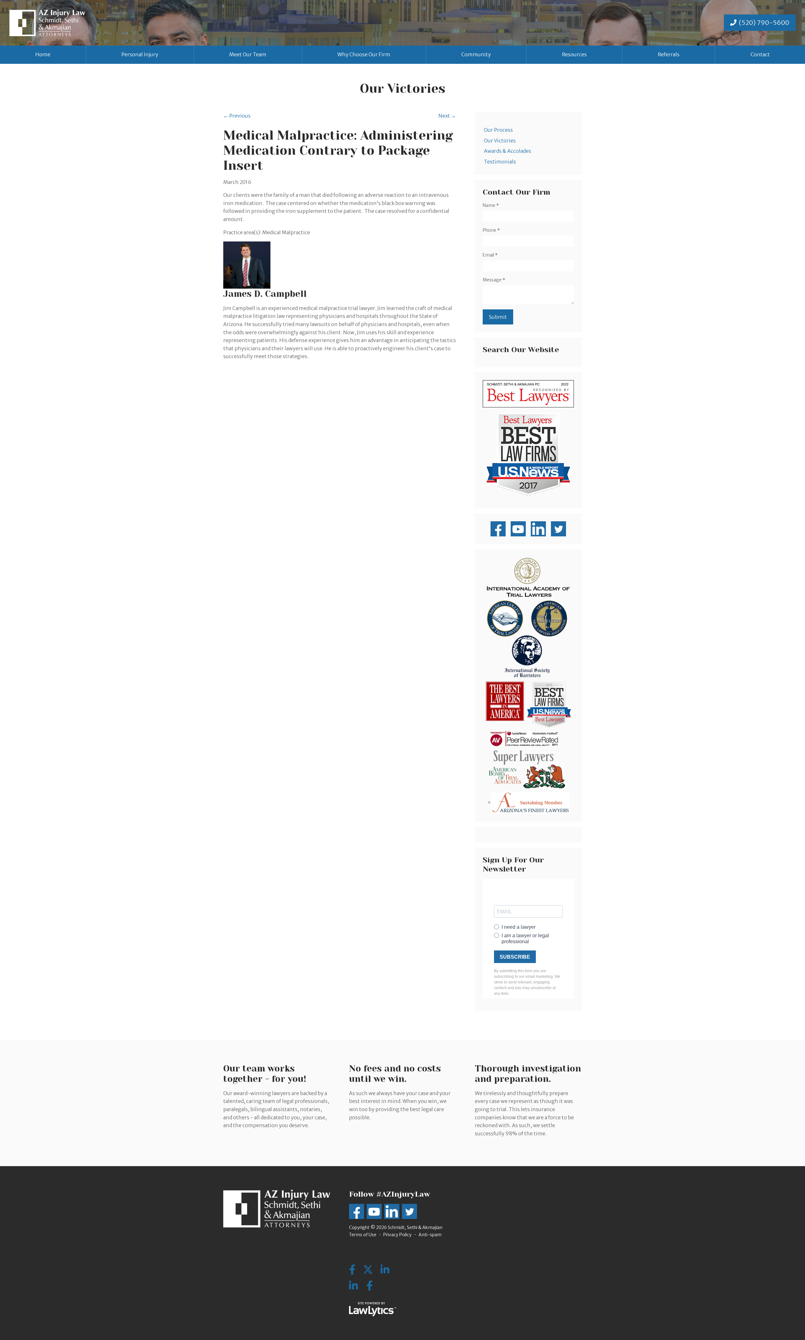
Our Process (498, 130)
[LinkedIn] (353, 1286)
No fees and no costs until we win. (395, 1073)
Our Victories (500, 140)
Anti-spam (430, 1235)
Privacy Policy (397, 1235)
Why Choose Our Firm (363, 54)
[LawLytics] (372, 1309)
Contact (760, 54)
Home (42, 54)
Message (494, 280)
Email (490, 255)
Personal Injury (139, 54)
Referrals (669, 54)
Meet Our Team (247, 54)
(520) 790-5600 (764, 22)
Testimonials (500, 161)
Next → (447, 116)
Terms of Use (362, 1235)
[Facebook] (369, 1286)
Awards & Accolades (507, 151)
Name (491, 205)
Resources (574, 54)
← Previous (237, 116)
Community (476, 54)
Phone (491, 230)
